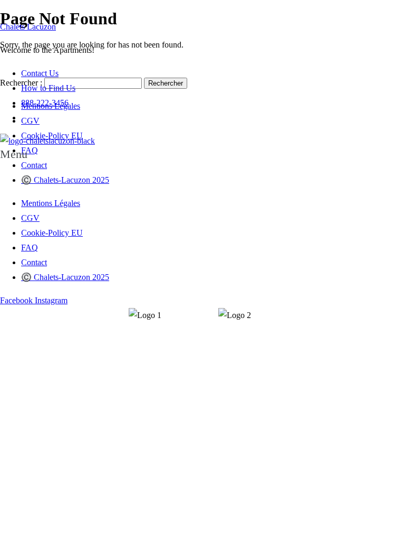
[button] (202, 154)
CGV (30, 217)
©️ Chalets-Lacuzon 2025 (65, 179)
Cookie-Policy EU (52, 232)
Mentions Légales (50, 203)
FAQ (29, 247)
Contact (34, 165)
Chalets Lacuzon (28, 26)
